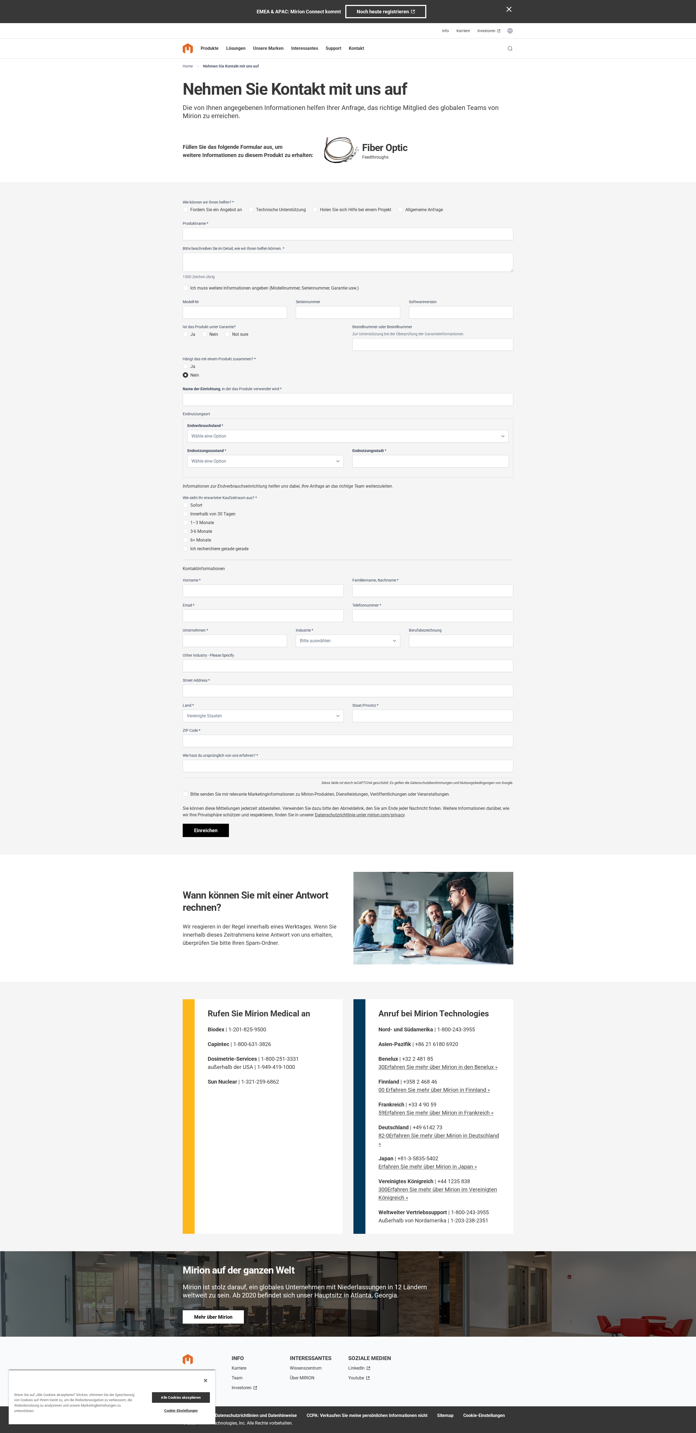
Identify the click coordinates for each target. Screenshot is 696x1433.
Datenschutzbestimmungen (431, 783)
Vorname (192, 580)
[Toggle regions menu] (510, 30)
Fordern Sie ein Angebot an (216, 209)
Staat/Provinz (365, 705)
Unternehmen (195, 630)
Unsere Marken (268, 48)
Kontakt (356, 48)
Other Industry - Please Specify (208, 655)
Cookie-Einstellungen (484, 1415)
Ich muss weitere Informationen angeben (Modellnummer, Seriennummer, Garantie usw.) (274, 288)
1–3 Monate (202, 522)
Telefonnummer (366, 605)
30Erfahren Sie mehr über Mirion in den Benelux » (438, 1067)
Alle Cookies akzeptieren (181, 1397)
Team (237, 1377)
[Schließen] (206, 1380)
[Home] (188, 48)
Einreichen (205, 830)
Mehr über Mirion (213, 1317)
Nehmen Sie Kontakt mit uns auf (231, 66)
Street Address (196, 680)
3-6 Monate (201, 531)
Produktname (195, 223)
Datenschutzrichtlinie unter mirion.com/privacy (360, 814)
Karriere (463, 31)
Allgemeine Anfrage (424, 209)
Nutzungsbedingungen (477, 783)
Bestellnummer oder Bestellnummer (382, 327)
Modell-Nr (191, 302)
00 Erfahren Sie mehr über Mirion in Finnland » (434, 1090)
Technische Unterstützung (281, 209)
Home (188, 66)
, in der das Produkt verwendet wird (232, 389)
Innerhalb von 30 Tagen (212, 513)
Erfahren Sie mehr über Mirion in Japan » (427, 1166)
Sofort (196, 505)
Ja (192, 334)
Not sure (240, 334)
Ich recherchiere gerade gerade (219, 548)
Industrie (304, 630)
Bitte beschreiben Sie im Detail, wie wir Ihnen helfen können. (233, 248)
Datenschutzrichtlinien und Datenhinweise (256, 1415)
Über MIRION (302, 1377)
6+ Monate (200, 540)
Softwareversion (423, 302)
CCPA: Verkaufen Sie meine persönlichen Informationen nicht (367, 1415)
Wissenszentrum (306, 1368)
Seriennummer (308, 302)
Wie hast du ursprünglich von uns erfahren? (220, 755)
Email (188, 605)
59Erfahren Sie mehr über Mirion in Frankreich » (435, 1112)
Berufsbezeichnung (425, 630)
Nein (213, 334)
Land (188, 705)
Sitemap (445, 1415)
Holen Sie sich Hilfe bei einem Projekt (355, 209)
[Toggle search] (510, 48)
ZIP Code (191, 730)
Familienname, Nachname (375, 580)
